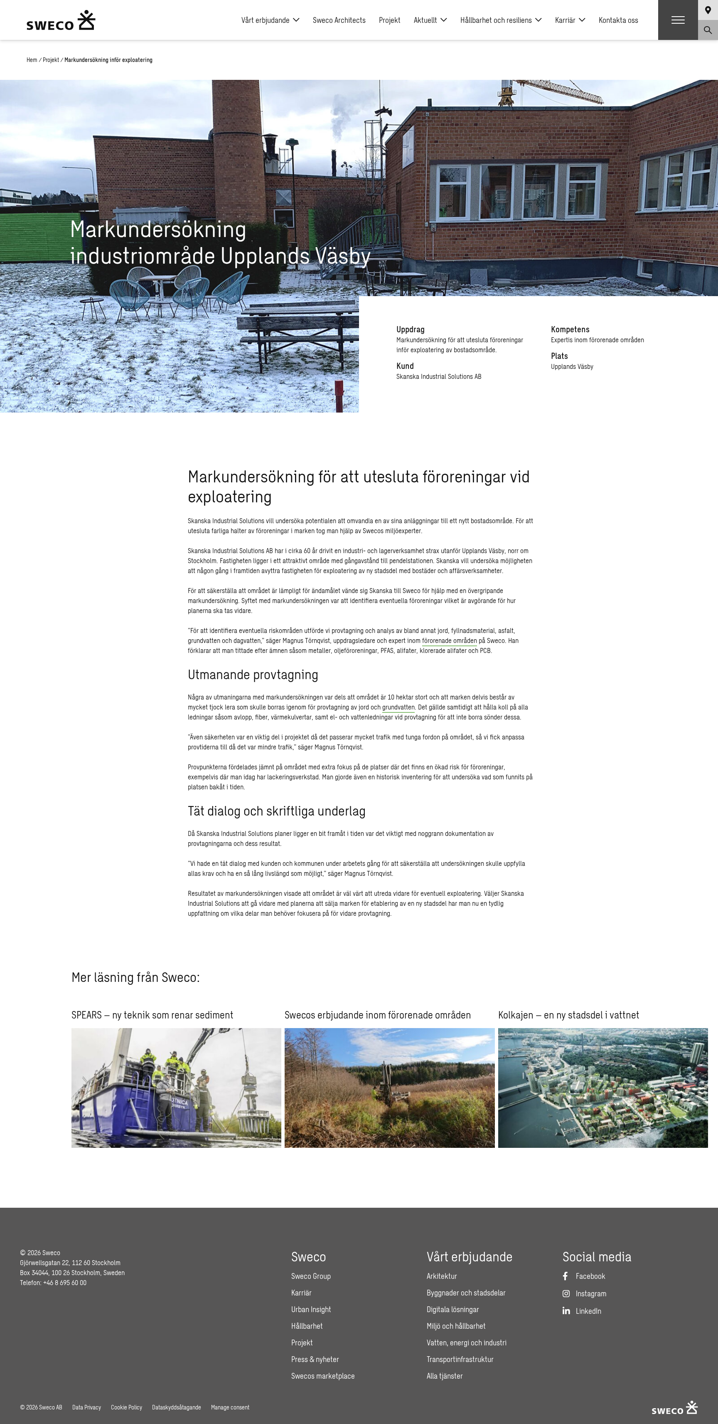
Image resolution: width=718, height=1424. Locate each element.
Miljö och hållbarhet (456, 1325)
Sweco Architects (339, 20)
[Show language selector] (708, 10)
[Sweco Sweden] (61, 20)
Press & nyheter (315, 1359)
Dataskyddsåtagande (176, 1407)
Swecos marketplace (323, 1375)
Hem (32, 59)
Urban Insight (311, 1309)
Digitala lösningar (453, 1309)
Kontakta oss (618, 20)
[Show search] (708, 30)
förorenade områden (449, 640)
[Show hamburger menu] (678, 20)
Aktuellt (425, 20)
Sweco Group (311, 1276)
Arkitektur (442, 1276)
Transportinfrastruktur (460, 1359)
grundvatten (398, 707)
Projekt (390, 20)
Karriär (565, 20)
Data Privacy (86, 1407)
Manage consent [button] (230, 1407)
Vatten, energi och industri (467, 1342)
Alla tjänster (445, 1375)
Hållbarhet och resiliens (496, 20)
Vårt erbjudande (265, 20)
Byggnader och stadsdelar (466, 1292)
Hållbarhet (307, 1325)
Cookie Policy (126, 1407)
